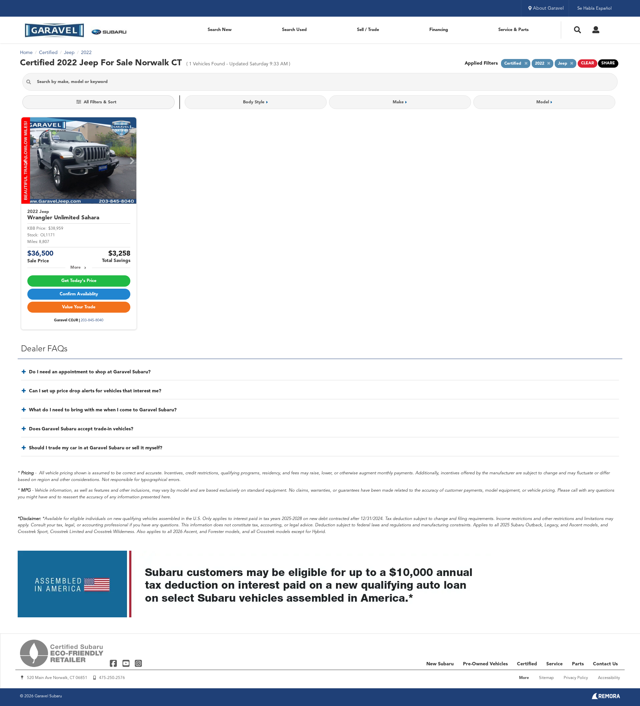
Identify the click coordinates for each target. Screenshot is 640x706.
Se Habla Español (594, 8)
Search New (220, 30)
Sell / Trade (368, 30)
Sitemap (546, 678)
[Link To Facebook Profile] (114, 663)
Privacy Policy (576, 678)
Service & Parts (513, 30)
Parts (578, 664)
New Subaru (440, 664)
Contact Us (605, 664)
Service (554, 664)
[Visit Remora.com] (606, 698)
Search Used (294, 30)
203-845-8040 (92, 320)
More (75, 268)
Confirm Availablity (79, 294)
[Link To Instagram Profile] (138, 663)
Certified (527, 664)
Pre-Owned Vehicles (485, 664)
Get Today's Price (78, 281)
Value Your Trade (78, 307)
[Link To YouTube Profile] (126, 663)
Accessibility (609, 678)
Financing (438, 30)
